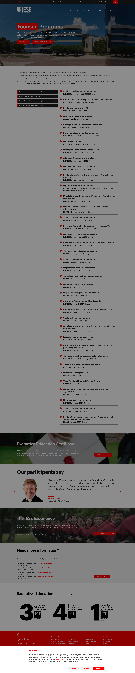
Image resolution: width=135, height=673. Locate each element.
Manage (86, 668)
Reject (74, 668)
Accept (98, 668)
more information (60, 659)
